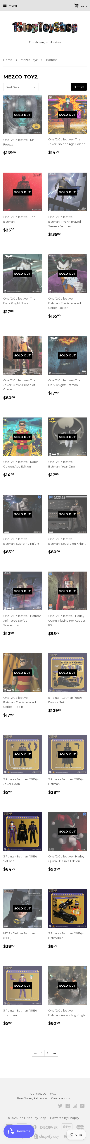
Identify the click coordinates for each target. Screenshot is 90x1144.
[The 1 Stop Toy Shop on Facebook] (67, 1106)
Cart (83, 5)
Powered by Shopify (64, 1118)
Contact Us (38, 1093)
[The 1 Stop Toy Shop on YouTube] (82, 1106)
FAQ (53, 1093)
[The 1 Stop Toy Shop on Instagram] (75, 1106)
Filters (79, 87)
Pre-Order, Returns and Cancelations (43, 1098)
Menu (13, 5)
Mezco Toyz (29, 59)
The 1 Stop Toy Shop (32, 1118)
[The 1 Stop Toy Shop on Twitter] (60, 1106)
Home (7, 59)
